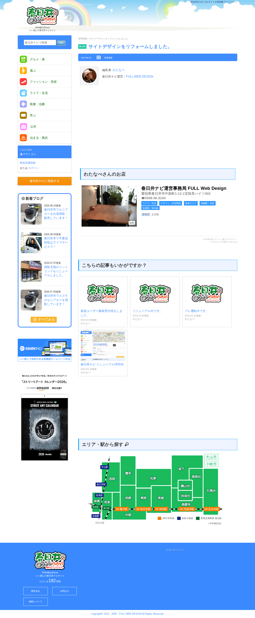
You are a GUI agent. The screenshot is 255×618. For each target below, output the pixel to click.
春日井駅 (101, 484)
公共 (33, 126)
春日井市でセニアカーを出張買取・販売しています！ (56, 214)
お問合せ (64, 591)
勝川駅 (106, 508)
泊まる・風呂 (39, 137)
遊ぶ (33, 70)
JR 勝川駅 (122, 509)
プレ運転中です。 (197, 311)
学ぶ (33, 115)
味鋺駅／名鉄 (207, 203)
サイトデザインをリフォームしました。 (130, 46)
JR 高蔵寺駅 (187, 509)
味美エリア (190, 203)
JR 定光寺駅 (211, 509)
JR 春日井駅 (143, 509)
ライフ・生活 (149, 203)
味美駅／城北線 (150, 208)
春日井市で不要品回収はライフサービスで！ (56, 242)
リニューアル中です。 (148, 311)
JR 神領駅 (161, 509)
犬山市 (211, 457)
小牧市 (211, 464)
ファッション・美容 (43, 81)
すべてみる (46, 319)
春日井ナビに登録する (45, 181)
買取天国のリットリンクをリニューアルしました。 (56, 271)
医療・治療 (37, 104)
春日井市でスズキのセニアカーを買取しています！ (56, 300)
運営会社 (35, 591)
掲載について (35, 601)
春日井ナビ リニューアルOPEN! (102, 364)
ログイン (33, 167)
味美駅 (96, 507)
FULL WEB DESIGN (139, 76)
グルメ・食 (37, 59)
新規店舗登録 (27, 162)
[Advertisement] (160, 20)
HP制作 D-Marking (229, 242)
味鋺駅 (96, 516)
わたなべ (118, 70)
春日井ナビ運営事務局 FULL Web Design (183, 188)
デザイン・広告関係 (171, 203)
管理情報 (82, 38)
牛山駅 (104, 467)
